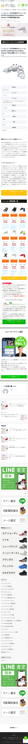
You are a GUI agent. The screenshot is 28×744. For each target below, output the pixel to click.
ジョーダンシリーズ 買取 (7, 615)
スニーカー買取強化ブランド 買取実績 (9, 21)
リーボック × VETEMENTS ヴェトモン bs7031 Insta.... (14, 273)
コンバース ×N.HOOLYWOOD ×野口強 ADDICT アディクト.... (14, 227)
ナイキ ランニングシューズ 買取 (9, 632)
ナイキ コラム (4, 629)
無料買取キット (14, 727)
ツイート (3, 660)
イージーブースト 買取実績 (8, 603)
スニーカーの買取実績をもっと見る (14, 278)
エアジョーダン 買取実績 (7, 609)
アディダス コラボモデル (7, 589)
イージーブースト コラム (7, 600)
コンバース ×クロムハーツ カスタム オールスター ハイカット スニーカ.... (5, 227)
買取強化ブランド (5, 652)
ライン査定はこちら (14, 376)
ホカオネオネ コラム (6, 646)
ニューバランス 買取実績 (7, 643)
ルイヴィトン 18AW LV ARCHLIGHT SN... (17, 456)
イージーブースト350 (6, 606)
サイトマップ (18, 739)
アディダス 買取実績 (6, 595)
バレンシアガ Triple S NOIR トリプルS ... (17, 430)
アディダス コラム (6, 592)
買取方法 (12, 739)
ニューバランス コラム (7, 640)
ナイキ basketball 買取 (7, 626)
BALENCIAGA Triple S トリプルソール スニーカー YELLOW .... (22, 250)
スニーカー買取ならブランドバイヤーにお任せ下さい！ (14, 742)
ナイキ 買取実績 (5, 635)
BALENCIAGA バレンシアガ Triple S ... (17, 447)
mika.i (20, 21)
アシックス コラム (6, 583)
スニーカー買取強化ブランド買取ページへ (14, 192)
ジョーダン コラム (6, 612)
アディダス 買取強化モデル (8, 597)
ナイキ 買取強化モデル (7, 637)
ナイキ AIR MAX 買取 (6, 623)
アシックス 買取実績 (6, 586)
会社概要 (4, 737)
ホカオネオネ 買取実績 (7, 649)
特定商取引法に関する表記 (13, 737)
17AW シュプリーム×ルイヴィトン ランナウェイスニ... (18, 439)
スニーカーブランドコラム (8, 617)
